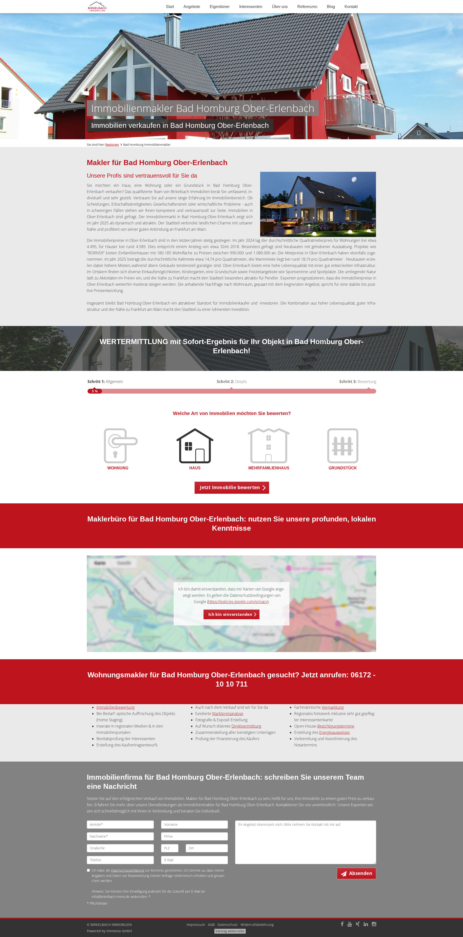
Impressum (196, 924)
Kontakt (351, 7)
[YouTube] (349, 924)
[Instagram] (374, 924)
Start (170, 7)
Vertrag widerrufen (230, 931)
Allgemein (105, 381)
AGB (211, 924)
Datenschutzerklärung (127, 870)
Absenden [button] (360, 873)
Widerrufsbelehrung (257, 924)
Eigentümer (220, 7)
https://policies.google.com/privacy (237, 601)
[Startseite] (120, 6)
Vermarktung (333, 707)
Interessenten (250, 7)
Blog (331, 7)
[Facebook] (342, 924)
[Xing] (358, 924)
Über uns (280, 7)
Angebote (192, 7)
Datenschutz (228, 924)
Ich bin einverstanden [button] (230, 614)
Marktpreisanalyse (227, 713)
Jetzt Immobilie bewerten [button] (230, 487)
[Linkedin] (366, 924)
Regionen (112, 144)
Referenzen (307, 7)
